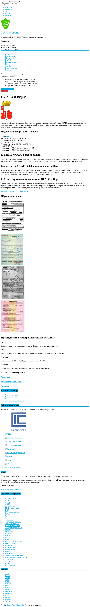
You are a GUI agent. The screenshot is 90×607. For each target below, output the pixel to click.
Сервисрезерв (10, 549)
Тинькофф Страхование (14, 555)
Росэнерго (9, 545)
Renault (8, 599)
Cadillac (8, 584)
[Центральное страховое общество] (18, 430)
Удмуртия (5, 377)
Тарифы (8, 66)
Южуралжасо (10, 565)
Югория (8, 563)
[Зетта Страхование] (13, 445)
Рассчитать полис (7, 89)
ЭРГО (7, 561)
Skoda (7, 601)
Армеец (8, 502)
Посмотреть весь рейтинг (10, 468)
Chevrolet (8, 7)
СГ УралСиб (10, 547)
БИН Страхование (12, 508)
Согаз (7, 551)
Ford (7, 586)
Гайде (7, 514)
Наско (7, 536)
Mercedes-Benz (10, 591)
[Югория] (9, 464)
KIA (6, 587)
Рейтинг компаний (12, 62)
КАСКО (8, 60)
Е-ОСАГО (9, 54)
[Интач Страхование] (13, 438)
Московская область (13, 136)
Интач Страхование (12, 526)
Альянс (8, 500)
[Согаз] (8, 460)
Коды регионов (11, 68)
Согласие (8, 553)
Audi (7, 574)
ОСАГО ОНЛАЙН (10, 33)
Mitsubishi (9, 9)
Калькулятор (10, 56)
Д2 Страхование (11, 518)
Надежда (8, 534)
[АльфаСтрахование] (13, 441)
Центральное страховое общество (17, 557)
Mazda (7, 589)
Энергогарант (10, 559)
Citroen (7, 582)
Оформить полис (11, 395)
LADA (7, 13)
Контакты (9, 70)
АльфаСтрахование (12, 498)
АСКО (7, 504)
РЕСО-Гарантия (11, 543)
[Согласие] (9, 449)
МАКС (8, 530)
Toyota (7, 578)
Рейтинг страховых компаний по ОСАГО (16, 191)
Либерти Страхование (13, 528)
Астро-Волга (10, 506)
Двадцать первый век (13, 522)
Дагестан (5, 386)
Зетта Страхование (12, 524)
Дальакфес (9, 520)
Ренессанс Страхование (14, 541)
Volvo (7, 580)
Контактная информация (10, 489)
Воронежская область (11, 381)
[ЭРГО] (8, 434)
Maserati (8, 15)
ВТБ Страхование (12, 512)
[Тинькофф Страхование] (15, 453)
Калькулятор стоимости (14, 399)
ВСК (7, 510)
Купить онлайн (11, 397)
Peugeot (8, 597)
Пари (7, 539)
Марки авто (9, 58)
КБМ (7, 64)
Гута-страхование (11, 516)
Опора (7, 537)
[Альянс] (9, 456)
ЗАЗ (6, 11)
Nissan (7, 595)
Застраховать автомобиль (14, 401)
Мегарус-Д (9, 532)
